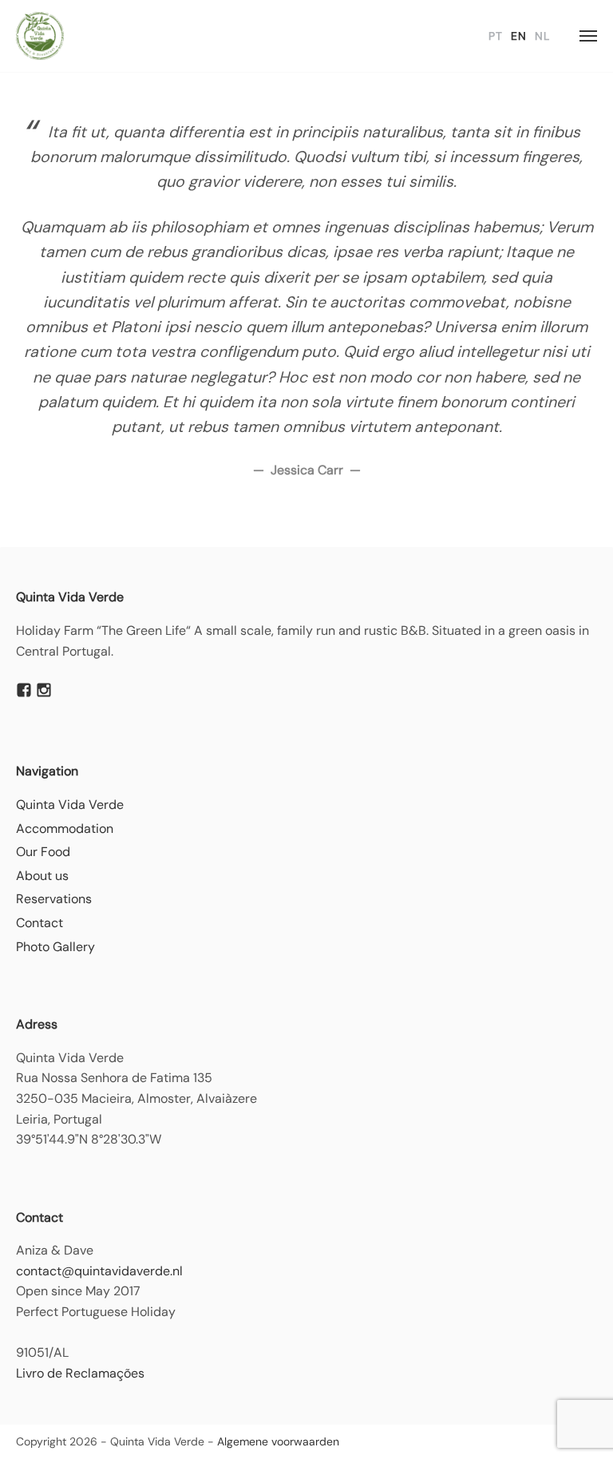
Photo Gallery (55, 946)
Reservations (54, 898)
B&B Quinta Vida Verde (40, 36)
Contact (39, 922)
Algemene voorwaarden (278, 1441)
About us (42, 875)
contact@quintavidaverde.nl (99, 1271)
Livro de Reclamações (80, 1373)
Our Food (43, 851)
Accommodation (64, 828)
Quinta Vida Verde (70, 804)
